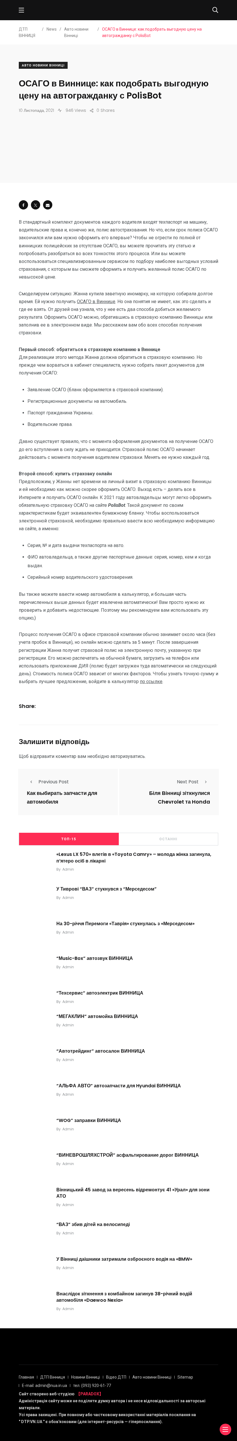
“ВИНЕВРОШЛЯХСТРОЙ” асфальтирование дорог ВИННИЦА (127, 1154)
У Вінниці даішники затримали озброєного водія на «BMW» (124, 1258)
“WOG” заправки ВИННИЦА (88, 1120)
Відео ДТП (116, 1377)
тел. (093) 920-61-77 (92, 1385)
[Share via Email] (47, 204)
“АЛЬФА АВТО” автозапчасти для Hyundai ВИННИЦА (118, 1085)
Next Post (188, 781)
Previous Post (53, 781)
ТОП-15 (68, 839)
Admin (68, 869)
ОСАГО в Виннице (96, 301)
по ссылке (151, 681)
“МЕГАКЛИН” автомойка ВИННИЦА (97, 1016)
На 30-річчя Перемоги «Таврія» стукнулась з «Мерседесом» (125, 923)
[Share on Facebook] (23, 204)
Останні (168, 839)
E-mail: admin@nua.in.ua (44, 1385)
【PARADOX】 (89, 1394)
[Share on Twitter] (35, 204)
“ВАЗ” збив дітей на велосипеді (93, 1224)
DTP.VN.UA (31, 1421)
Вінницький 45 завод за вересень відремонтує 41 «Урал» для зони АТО (133, 1192)
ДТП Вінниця (52, 1377)
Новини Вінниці (85, 1377)
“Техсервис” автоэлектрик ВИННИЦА (99, 993)
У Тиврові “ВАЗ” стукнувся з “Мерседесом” (106, 889)
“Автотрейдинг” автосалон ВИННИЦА (100, 1050)
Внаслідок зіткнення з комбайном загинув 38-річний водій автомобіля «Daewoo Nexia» (124, 1296)
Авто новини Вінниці (43, 65)
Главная (26, 1377)
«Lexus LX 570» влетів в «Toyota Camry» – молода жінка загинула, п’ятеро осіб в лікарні (133, 857)
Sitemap (185, 1377)
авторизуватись (127, 756)
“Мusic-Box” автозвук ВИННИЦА (94, 958)
